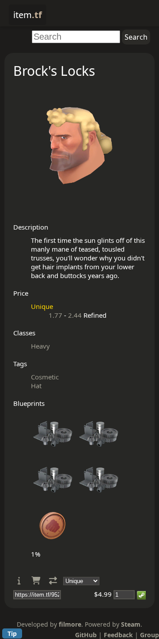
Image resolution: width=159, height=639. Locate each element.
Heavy (40, 346)
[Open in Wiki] (19, 580)
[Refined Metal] (53, 453)
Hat (36, 385)
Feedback (118, 635)
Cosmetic (45, 376)
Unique (42, 306)
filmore (70, 624)
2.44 (75, 315)
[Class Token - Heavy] (53, 545)
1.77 (55, 315)
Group (149, 635)
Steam (130, 624)
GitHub (86, 635)
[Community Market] (36, 580)
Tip (12, 633)
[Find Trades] (53, 580)
